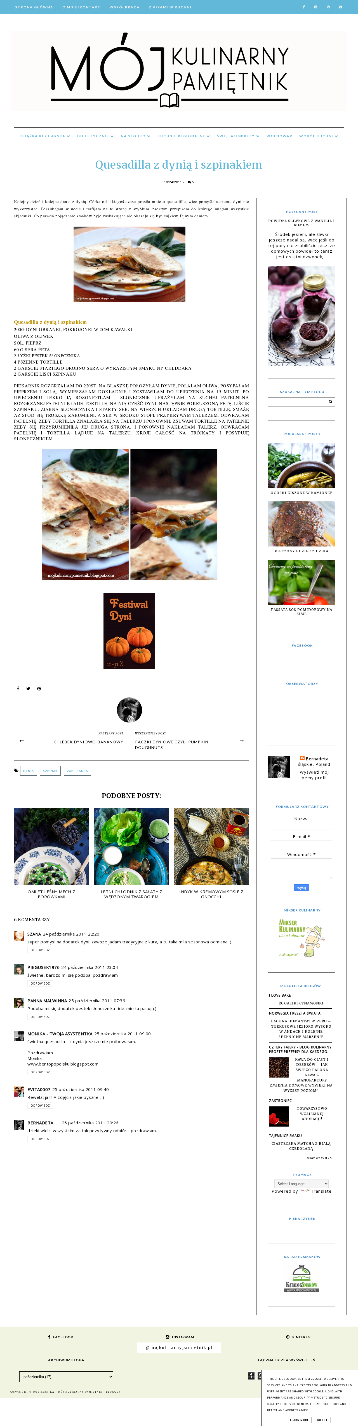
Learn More (299, 1420)
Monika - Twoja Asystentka (60, 1033)
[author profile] (131, 709)
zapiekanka (77, 771)
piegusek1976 (43, 967)
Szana (34, 934)
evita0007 (39, 1089)
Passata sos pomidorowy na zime (301, 612)
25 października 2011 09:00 (122, 1033)
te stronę (118, 208)
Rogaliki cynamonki (301, 1003)
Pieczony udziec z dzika (301, 551)
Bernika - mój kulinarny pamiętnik (72, 1392)
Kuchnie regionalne (181, 136)
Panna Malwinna (47, 1000)
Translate (321, 1191)
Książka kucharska (43, 136)
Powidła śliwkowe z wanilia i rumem (301, 223)
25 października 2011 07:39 (97, 1000)
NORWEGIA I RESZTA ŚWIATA (295, 1013)
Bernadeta (40, 1122)
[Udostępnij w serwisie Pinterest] (39, 690)
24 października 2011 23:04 (89, 967)
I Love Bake (280, 995)
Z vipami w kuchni (170, 7)
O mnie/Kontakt (81, 7)
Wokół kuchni (317, 136)
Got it (322, 1420)
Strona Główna (34, 7)
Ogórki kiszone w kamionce (302, 493)
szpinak (50, 771)
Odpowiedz (40, 950)
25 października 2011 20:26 (90, 1122)
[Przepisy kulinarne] (301, 957)
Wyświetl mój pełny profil (314, 774)
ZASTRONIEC (280, 1100)
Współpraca (125, 7)
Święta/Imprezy (236, 136)
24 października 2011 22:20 (71, 934)
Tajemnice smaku (285, 1135)
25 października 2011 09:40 (80, 1089)
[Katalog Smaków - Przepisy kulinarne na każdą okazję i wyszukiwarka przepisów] (301, 1290)
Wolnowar (280, 136)
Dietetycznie (93, 136)
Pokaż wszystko (318, 1158)
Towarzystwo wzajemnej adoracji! (312, 1113)
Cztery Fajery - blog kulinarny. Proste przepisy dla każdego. (301, 1049)
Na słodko (134, 136)
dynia (28, 771)
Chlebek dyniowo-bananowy (88, 741)
